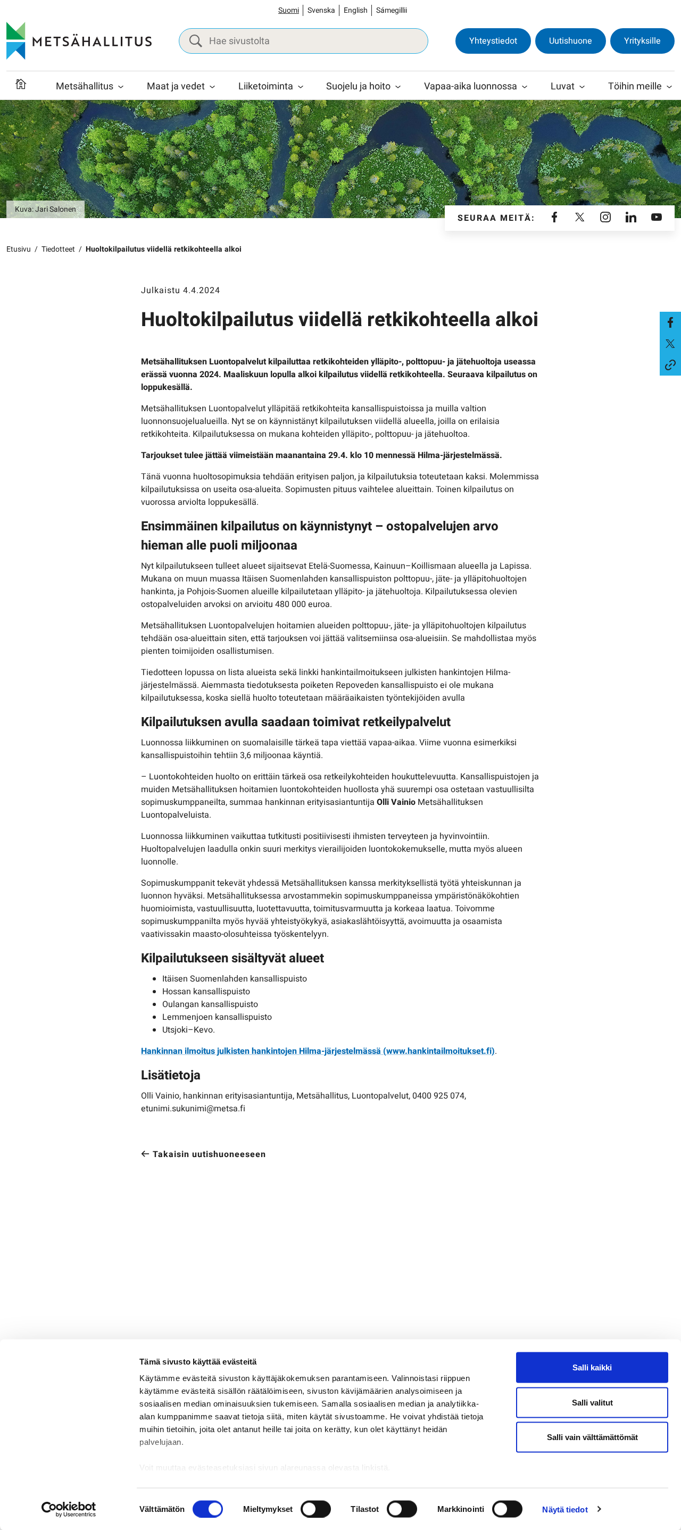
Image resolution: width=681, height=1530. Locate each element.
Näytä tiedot (564, 1509)
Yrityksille (642, 41)
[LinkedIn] (631, 218)
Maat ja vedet (176, 86)
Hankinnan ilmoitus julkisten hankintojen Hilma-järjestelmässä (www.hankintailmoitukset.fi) (318, 1051)
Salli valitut (592, 1402)
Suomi (288, 10)
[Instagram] (605, 218)
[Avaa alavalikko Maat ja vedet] (212, 86)
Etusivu (18, 249)
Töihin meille (635, 86)
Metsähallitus (84, 86)
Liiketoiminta (265, 86)
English (356, 10)
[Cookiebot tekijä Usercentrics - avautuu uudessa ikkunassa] (68, 1509)
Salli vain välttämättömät (592, 1437)
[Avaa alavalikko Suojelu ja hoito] (398, 86)
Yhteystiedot (493, 41)
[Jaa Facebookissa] (670, 322)
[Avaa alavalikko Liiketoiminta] (300, 86)
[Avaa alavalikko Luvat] (582, 86)
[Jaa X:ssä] (670, 343)
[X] (580, 218)
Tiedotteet (58, 249)
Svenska (321, 10)
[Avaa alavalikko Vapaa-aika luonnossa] (524, 86)
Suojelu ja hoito (358, 86)
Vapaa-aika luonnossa (470, 86)
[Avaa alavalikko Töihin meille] (669, 86)
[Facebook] (554, 218)
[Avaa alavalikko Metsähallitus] (120, 86)
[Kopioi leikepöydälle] (670, 365)
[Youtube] (656, 218)
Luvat (563, 86)
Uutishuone (570, 41)
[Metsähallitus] (79, 41)
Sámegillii (391, 10)
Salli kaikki (592, 1367)
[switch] (316, 1508)
